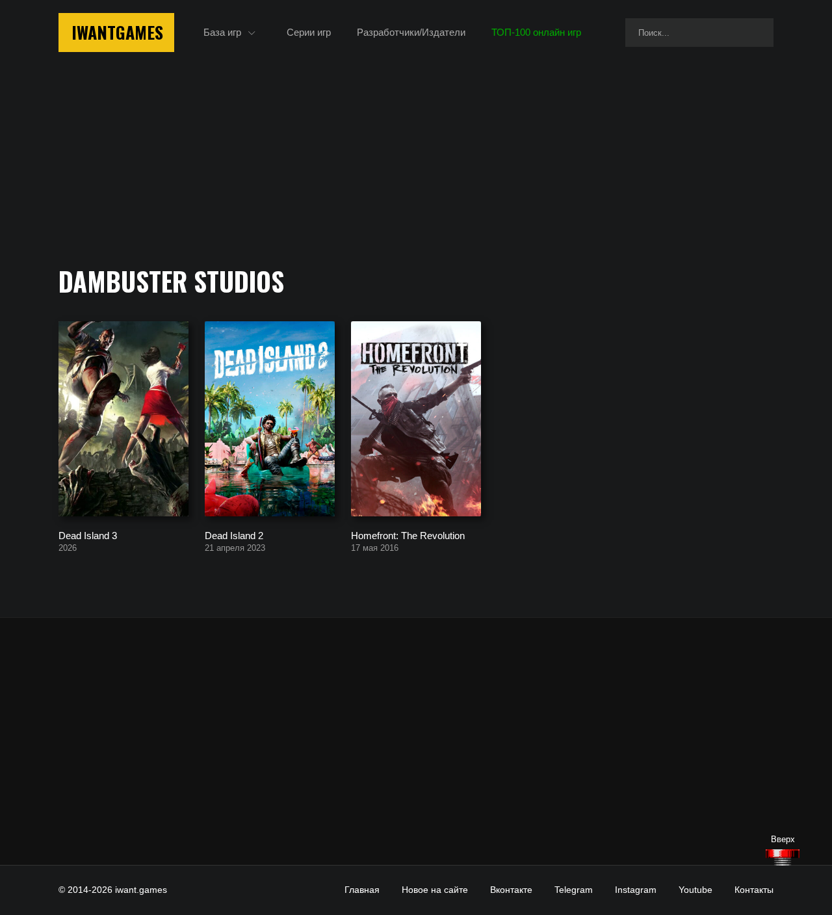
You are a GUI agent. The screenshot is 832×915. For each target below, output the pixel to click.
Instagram (635, 889)
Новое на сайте (435, 889)
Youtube (695, 889)
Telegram (573, 889)
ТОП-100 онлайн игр (536, 32)
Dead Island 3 (87, 534)
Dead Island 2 (234, 534)
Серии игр (309, 32)
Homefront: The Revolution (408, 534)
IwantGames (117, 32)
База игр (222, 32)
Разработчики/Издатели (411, 32)
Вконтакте (511, 889)
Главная (362, 889)
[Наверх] (783, 857)
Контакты (754, 889)
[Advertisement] (416, 741)
